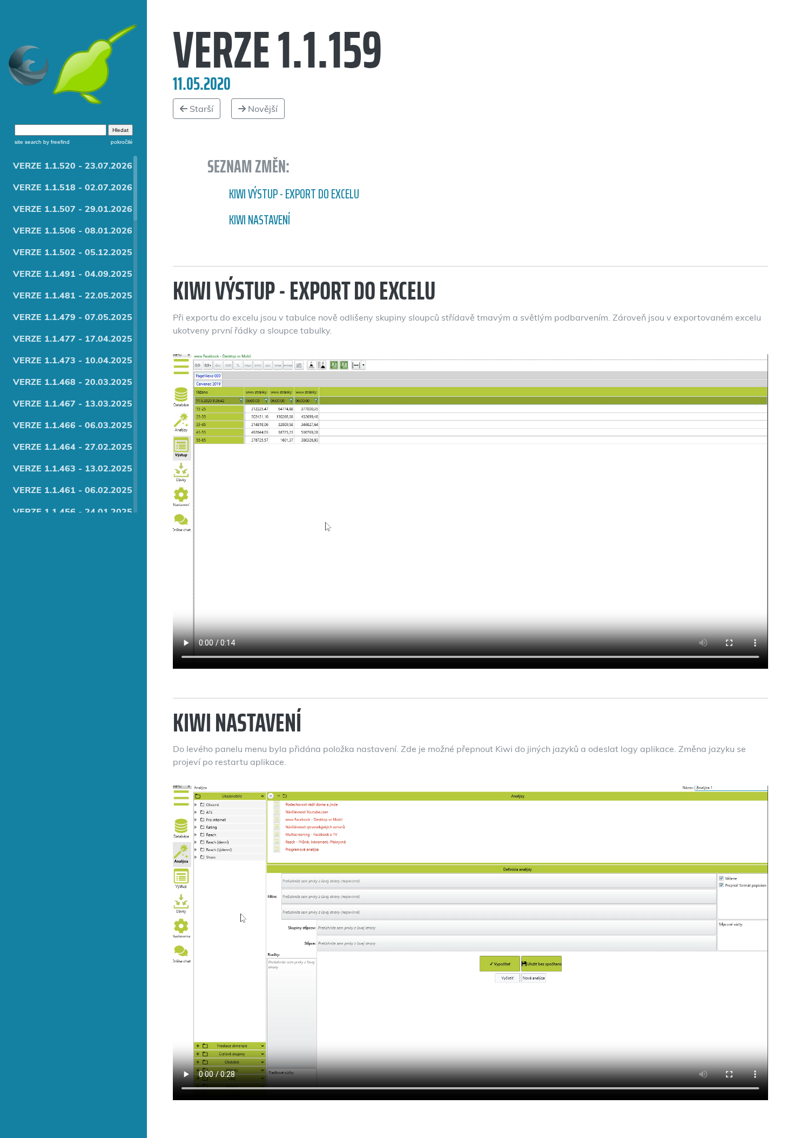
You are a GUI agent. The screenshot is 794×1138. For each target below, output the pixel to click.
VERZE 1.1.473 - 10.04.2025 (72, 360)
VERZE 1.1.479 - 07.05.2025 (72, 316)
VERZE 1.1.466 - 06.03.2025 (72, 425)
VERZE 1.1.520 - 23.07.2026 (72, 165)
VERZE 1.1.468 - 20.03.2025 (72, 381)
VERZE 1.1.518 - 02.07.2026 (72, 187)
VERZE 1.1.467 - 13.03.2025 (72, 403)
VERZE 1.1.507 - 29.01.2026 (72, 208)
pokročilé (122, 142)
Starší (200, 108)
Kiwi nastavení (259, 220)
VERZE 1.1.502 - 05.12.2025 (72, 252)
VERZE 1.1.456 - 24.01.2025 (72, 511)
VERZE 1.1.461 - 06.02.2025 (72, 489)
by (56, 142)
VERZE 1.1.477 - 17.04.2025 (72, 338)
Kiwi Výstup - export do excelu (294, 194)
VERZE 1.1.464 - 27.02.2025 (72, 446)
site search (28, 142)
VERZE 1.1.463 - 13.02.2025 (72, 468)
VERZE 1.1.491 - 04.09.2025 (72, 273)
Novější (262, 108)
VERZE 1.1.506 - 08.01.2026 (72, 230)
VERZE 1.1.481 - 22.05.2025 (72, 295)
